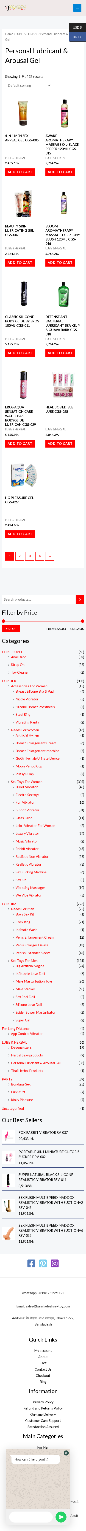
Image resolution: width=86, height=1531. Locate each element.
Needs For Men (22, 909)
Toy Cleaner (20, 672)
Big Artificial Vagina (30, 966)
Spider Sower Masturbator (36, 1012)
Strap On (18, 665)
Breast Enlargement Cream (36, 743)
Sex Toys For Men (24, 961)
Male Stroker (25, 989)
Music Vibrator (27, 841)
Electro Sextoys (27, 795)
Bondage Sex (21, 1084)
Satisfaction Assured (43, 1427)
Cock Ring (23, 922)
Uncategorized (13, 1108)
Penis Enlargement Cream (35, 937)
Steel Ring (23, 714)
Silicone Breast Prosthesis (35, 707)
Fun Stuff (18, 1092)
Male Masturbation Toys (34, 981)
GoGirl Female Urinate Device (38, 758)
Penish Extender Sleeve (33, 953)
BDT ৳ (75, 37)
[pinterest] (43, 1263)
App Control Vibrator (27, 1034)
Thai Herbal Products (27, 1071)
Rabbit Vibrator (27, 849)
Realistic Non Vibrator (32, 857)
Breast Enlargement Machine (37, 751)
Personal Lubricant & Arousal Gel (36, 1063)
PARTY (7, 1079)
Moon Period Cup (29, 766)
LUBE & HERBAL (14, 1042)
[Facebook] (31, 1263)
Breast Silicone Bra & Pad (35, 691)
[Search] (80, 599)
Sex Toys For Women (26, 782)
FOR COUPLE (12, 652)
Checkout (43, 1375)
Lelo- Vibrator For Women (35, 826)
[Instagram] (54, 1263)
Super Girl (23, 1020)
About (43, 1357)
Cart (43, 1363)
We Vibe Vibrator (29, 895)
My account (43, 1351)
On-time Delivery (43, 1414)
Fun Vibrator (25, 802)
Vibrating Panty (27, 722)
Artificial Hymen (27, 735)
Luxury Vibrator (27, 833)
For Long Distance (16, 1029)
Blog (43, 1382)
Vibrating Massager (30, 888)
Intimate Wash (26, 930)
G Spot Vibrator (27, 810)
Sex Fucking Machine (31, 872)
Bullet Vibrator (27, 787)
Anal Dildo (18, 657)
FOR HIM (9, 904)
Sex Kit (21, 880)
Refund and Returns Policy (43, 1408)
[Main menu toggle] (77, 8)
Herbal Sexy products (27, 1055)
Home (9, 34)
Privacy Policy (43, 1402)
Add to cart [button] (20, 172)
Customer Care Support (43, 1421)
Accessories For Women (29, 686)
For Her (43, 1447)
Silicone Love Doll (29, 1005)
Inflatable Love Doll (30, 974)
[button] (66, 1452)
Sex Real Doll (25, 997)
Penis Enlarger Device (32, 945)
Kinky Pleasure (22, 1100)
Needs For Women (25, 730)
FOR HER (9, 681)
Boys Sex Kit (25, 914)
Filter (11, 628)
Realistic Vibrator (29, 864)
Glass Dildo (24, 818)
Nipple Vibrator (27, 699)
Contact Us (43, 1369)
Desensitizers (21, 1047)
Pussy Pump (25, 774)
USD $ (75, 27)
